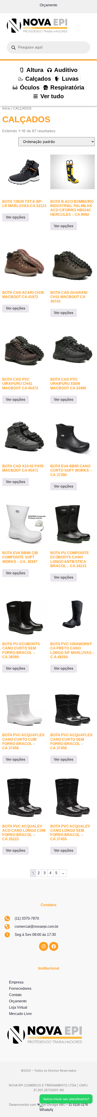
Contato (15, 995)
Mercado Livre (20, 1014)
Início (6, 108)
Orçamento (48, 5)
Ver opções (15, 217)
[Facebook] (53, 946)
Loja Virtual (18, 1007)
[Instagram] (43, 946)
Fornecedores (20, 988)
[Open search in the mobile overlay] (48, 47)
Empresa (16, 982)
